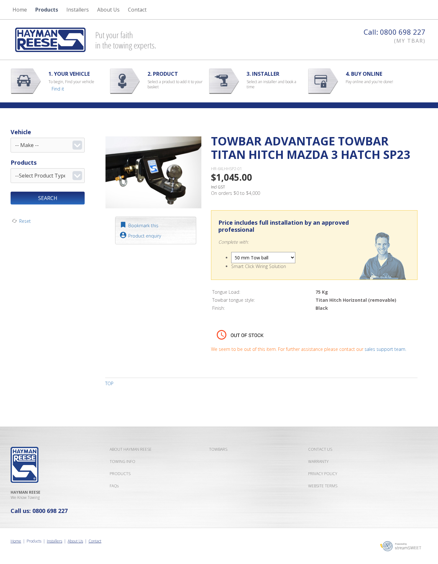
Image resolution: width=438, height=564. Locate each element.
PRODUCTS (120, 473)
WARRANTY (318, 461)
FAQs (114, 486)
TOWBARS (218, 449)
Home (20, 9)
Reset (25, 221)
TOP (109, 383)
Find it (58, 89)
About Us (75, 541)
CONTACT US (320, 449)
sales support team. (385, 349)
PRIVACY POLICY (322, 473)
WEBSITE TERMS (322, 486)
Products (46, 9)
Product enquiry (144, 236)
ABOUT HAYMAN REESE (131, 449)
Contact (94, 541)
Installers (77, 9)
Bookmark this (143, 225)
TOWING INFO (122, 461)
